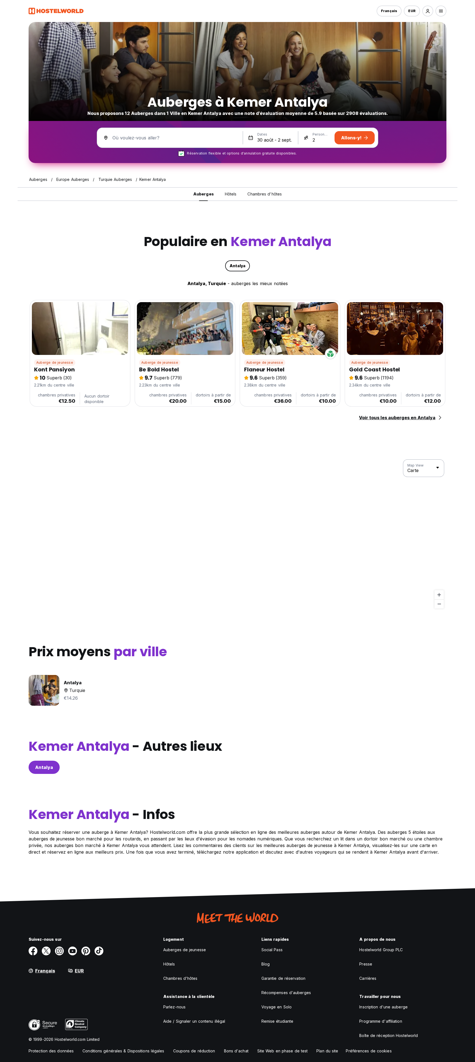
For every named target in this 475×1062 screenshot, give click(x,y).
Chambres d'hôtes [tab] (264, 194)
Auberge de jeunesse (54, 362)
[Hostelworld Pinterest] (85, 951)
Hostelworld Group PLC (381, 949)
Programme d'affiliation (380, 1021)
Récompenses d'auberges (286, 992)
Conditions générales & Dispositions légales (123, 1051)
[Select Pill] (427, 10)
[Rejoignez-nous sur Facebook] (33, 951)
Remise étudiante (277, 1021)
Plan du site (327, 1051)
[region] (237, 534)
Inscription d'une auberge (383, 1007)
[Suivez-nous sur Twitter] (46, 951)
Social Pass (272, 949)
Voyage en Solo (276, 1007)
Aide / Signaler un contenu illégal (194, 1021)
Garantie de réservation (283, 978)
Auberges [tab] (203, 194)
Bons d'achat (236, 1051)
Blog (265, 964)
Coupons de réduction (194, 1051)
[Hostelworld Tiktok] (99, 951)
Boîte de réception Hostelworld (388, 1035)
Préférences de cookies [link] (368, 1051)
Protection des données (51, 1051)
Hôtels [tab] (231, 194)
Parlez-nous (174, 1007)
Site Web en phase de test (282, 1051)
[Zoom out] (439, 603)
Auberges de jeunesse (184, 949)
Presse (365, 964)
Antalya (44, 767)
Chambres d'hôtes (180, 978)
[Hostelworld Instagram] (59, 951)
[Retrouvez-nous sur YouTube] (72, 951)
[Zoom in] (439, 594)
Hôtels (169, 964)
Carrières (367, 978)
